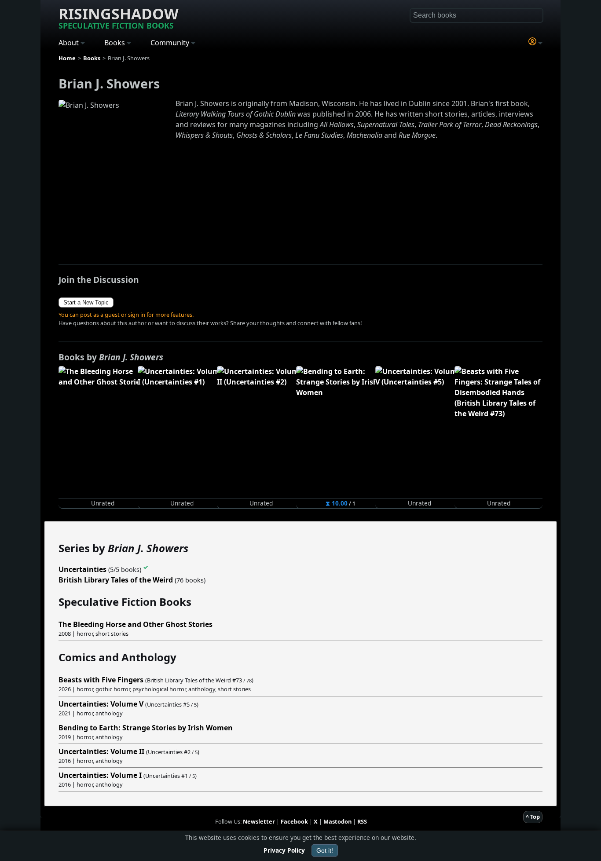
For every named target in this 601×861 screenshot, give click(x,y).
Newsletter (259, 821)
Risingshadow (119, 17)
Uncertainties (82, 569)
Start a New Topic (86, 302)
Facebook (294, 821)
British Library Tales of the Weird (116, 580)
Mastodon (337, 821)
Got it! (324, 850)
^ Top (533, 817)
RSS (362, 821)
